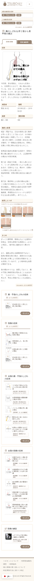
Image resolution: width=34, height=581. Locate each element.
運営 (5, 564)
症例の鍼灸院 (24, 42)
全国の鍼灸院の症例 (7, 11)
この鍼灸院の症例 (7, 19)
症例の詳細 (9, 42)
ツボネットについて (11, 561)
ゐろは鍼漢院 (27, 27)
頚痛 (18, 15)
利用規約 (13, 564)
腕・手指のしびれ (8, 15)
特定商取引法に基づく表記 (13, 570)
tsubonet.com (15, 576)
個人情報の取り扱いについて (14, 567)
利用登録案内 (26, 561)
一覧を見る (25, 313)
